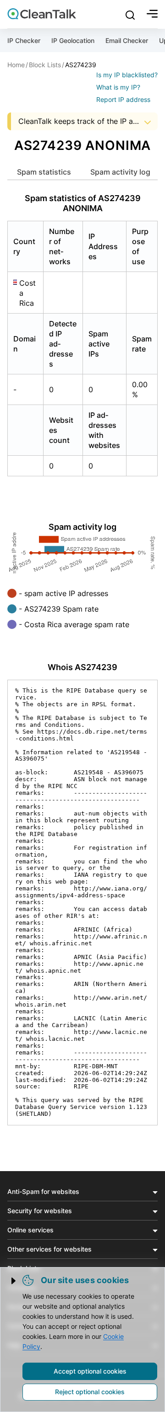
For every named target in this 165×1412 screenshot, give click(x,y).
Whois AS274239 (82, 667)
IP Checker (23, 40)
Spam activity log (120, 171)
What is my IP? (118, 87)
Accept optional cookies (90, 1371)
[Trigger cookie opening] (14, 1281)
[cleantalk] (41, 13)
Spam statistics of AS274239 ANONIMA (83, 203)
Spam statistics (44, 171)
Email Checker (126, 40)
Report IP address (123, 99)
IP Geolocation (72, 40)
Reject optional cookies (90, 1392)
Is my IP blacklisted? (127, 75)
